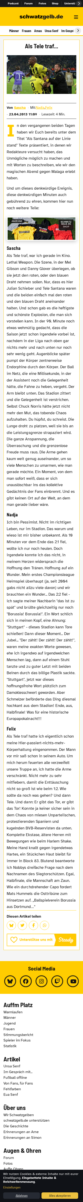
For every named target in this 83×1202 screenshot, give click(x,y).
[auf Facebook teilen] (33, 925)
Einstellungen (12, 1187)
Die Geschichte (15, 1126)
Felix (48, 108)
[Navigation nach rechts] (78, 30)
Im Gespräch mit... (18, 1072)
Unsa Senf (51, 31)
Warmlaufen (13, 1012)
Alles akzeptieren (60, 1195)
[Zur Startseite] (41, 17)
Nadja (40, 108)
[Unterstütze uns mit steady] (41, 940)
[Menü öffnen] (76, 17)
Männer (14, 31)
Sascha (20, 108)
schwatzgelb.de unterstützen (26, 1120)
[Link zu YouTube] (73, 981)
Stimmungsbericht (18, 1035)
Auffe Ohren (13, 1169)
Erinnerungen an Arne (21, 1132)
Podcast (13, 3)
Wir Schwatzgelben (18, 1115)
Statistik (10, 1046)
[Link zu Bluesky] (10, 981)
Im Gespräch (69, 31)
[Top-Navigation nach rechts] (79, 3)
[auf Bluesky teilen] (11, 925)
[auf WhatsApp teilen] (44, 925)
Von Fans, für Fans (18, 1083)
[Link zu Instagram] (41, 981)
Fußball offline (15, 1077)
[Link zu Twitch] (57, 981)
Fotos (42, 3)
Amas (38, 31)
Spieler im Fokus (17, 1040)
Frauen (26, 31)
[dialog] (41, 1186)
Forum (28, 3)
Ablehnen (22, 1195)
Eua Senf (10, 1094)
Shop (55, 3)
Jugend (9, 1023)
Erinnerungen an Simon (22, 1137)
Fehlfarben (12, 1089)
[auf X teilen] (22, 925)
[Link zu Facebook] (26, 981)
